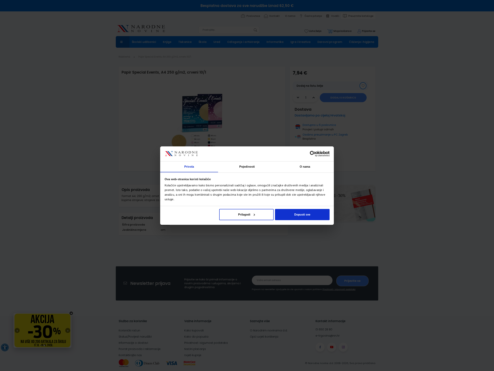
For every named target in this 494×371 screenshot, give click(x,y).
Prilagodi (244, 214)
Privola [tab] (189, 166)
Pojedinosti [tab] (247, 166)
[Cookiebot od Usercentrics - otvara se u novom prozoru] (313, 154)
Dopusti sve (302, 214)
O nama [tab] (305, 166)
